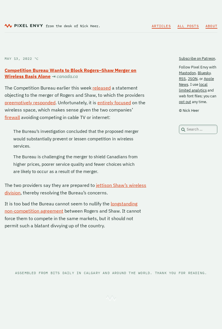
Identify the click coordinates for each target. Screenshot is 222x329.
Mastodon (187, 72)
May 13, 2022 (22, 58)
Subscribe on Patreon (197, 58)
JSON (192, 78)
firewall (12, 117)
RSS (182, 78)
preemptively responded (30, 102)
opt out (185, 101)
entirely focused (114, 102)
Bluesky (204, 72)
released (101, 88)
